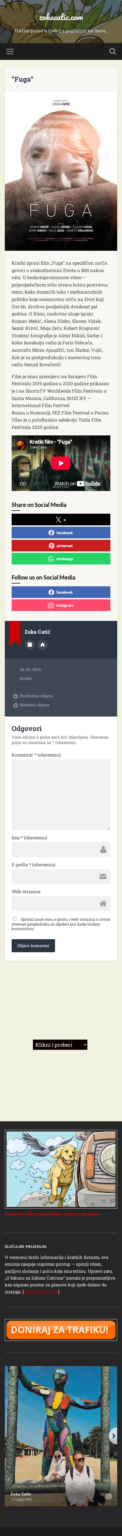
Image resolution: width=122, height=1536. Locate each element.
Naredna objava (34, 704)
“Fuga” (22, 79)
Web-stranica (26, 891)
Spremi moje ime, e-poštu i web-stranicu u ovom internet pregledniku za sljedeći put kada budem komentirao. (61, 923)
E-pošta (33, 864)
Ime (29, 837)
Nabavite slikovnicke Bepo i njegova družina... (53, 1214)
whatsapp (64, 558)
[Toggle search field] (112, 51)
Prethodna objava (36, 695)
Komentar (36, 755)
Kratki (26, 678)
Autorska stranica (42, 645)
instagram (64, 605)
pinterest (65, 545)
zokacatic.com (61, 17)
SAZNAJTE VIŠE (41, 1292)
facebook (64, 532)
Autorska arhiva (30, 645)
